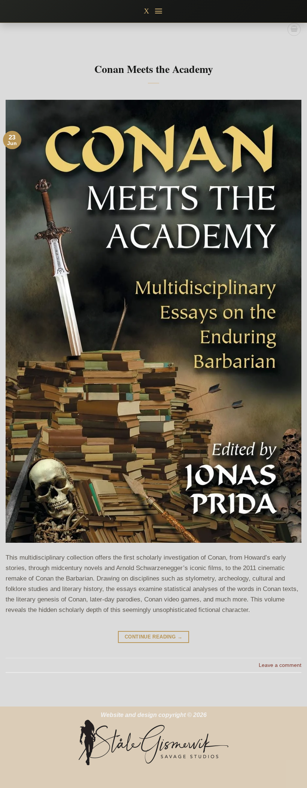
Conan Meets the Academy (153, 69)
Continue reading (153, 637)
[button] (159, 11)
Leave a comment (280, 665)
